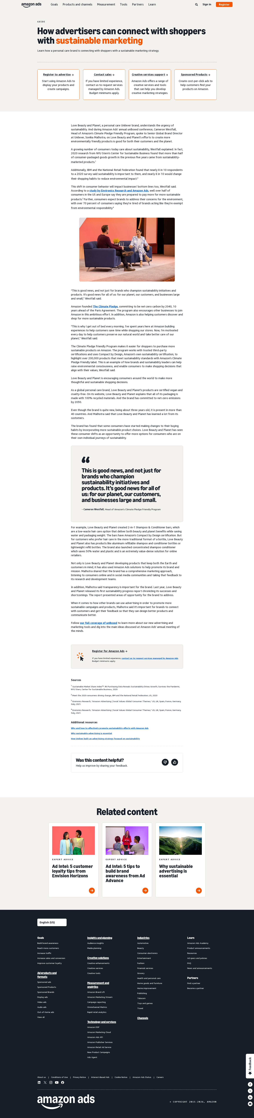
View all (41, 1017)
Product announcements (198, 948)
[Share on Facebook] (250, 1084)
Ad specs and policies (197, 958)
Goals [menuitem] (40, 938)
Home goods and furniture (149, 983)
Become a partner (195, 988)
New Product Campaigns (98, 1052)
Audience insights (95, 943)
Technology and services (101, 1022)
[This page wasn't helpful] (165, 763)
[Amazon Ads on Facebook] (62, 1083)
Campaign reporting (96, 1002)
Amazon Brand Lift (96, 992)
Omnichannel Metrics (97, 1007)
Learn (152, 4)
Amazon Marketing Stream (99, 997)
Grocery (140, 973)
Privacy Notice (79, 1077)
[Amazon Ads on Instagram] (51, 1083)
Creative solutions (98, 958)
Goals (54, 4)
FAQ (189, 963)
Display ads (42, 997)
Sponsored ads (44, 982)
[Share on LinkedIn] (250, 1097)
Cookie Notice (121, 1077)
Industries (143, 938)
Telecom (141, 998)
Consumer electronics (147, 953)
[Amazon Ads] (29, 4)
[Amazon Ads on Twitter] (45, 1083)
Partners (138, 4)
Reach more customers (48, 948)
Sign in (207, 4)
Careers (160, 1077)
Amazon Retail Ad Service (99, 1047)
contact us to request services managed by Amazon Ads (150, 658)
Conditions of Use (59, 1077)
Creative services (95, 968)
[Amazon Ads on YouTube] (57, 1083)
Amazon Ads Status (142, 1077)
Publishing (142, 993)
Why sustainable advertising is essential (91, 733)
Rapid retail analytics (96, 1012)
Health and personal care (149, 978)
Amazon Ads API (95, 1037)
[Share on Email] (250, 1103)
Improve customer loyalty (49, 963)
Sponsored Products (46, 987)
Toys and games (145, 1003)
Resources (192, 953)
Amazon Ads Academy (197, 943)
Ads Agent (92, 1057)
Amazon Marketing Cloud (99, 1032)
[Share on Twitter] (250, 1091)
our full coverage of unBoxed (98, 622)
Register (224, 4)
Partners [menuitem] (192, 978)
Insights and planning (99, 938)
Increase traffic (44, 953)
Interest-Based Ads (100, 1077)
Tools (123, 4)
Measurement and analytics (98, 985)
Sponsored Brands (45, 992)
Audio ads (41, 1007)
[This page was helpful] (174, 763)
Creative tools (93, 973)
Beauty (140, 948)
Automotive (142, 943)
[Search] (196, 4)
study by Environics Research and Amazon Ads (118, 190)
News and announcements (199, 968)
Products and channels (77, 4)
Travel (140, 1008)
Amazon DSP (93, 1027)
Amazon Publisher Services (100, 1042)
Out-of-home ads (45, 1012)
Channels (142, 1018)
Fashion (140, 963)
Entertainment (144, 958)
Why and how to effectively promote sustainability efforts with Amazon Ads (109, 728)
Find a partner (193, 983)
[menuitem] (52, 997)
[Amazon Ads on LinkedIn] (39, 1083)
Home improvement (146, 988)
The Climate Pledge (105, 306)
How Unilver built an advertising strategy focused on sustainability (105, 738)
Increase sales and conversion (51, 958)
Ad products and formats (47, 975)
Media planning (94, 948)
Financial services (145, 968)
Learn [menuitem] (190, 938)
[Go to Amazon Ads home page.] (66, 1101)
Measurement (106, 4)
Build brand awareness (47, 943)
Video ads (41, 1002)
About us (41, 1077)
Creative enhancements (98, 963)
